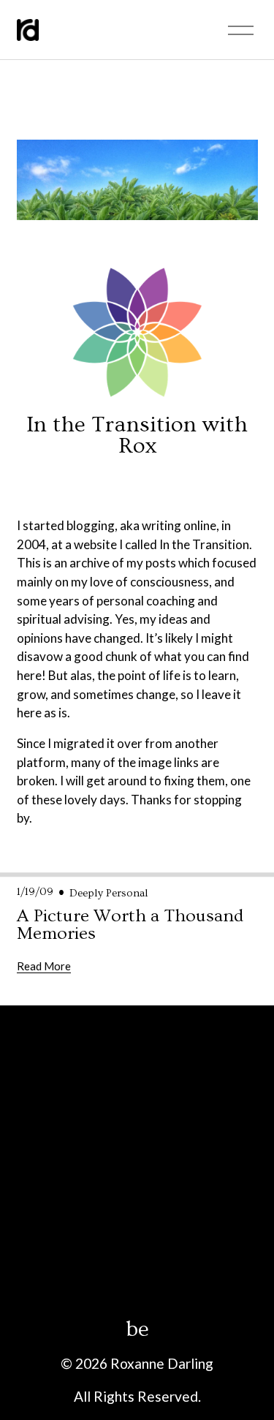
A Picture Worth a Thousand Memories (130, 925)
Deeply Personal (108, 893)
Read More (44, 966)
